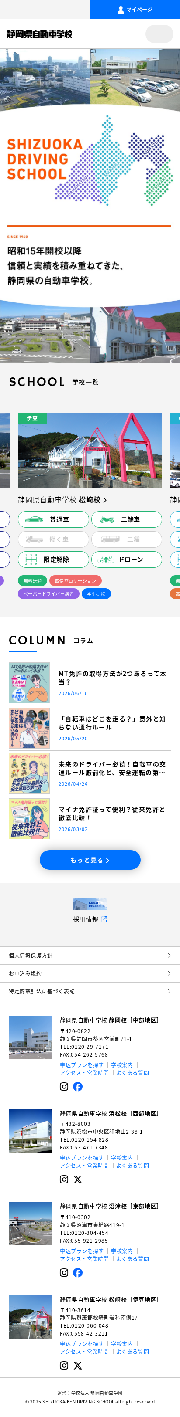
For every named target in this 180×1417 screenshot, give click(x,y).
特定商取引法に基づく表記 (42, 991)
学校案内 (122, 1064)
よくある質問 (132, 1072)
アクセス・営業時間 (84, 1072)
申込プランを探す (82, 1064)
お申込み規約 (25, 973)
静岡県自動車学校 (111, 1020)
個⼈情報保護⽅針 (31, 955)
